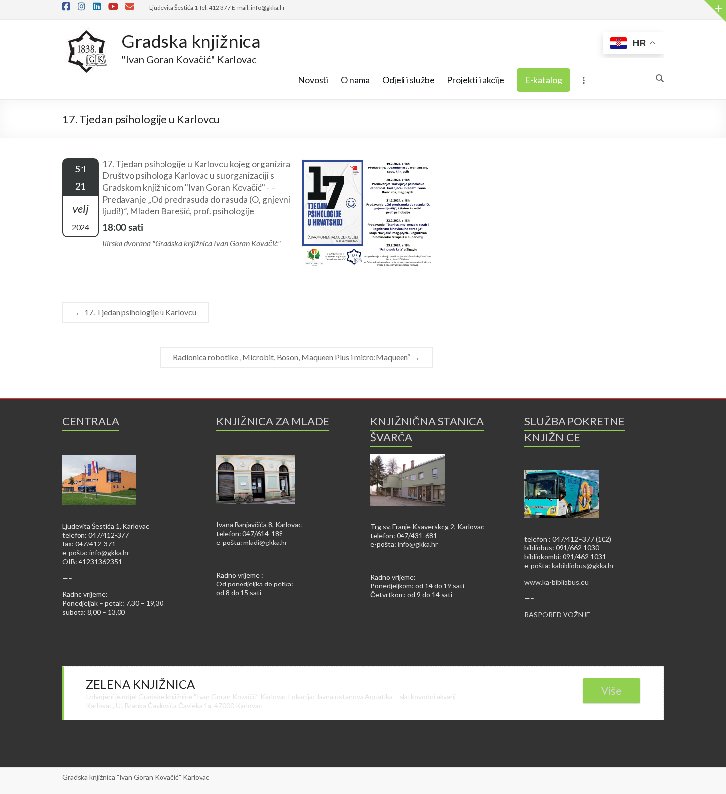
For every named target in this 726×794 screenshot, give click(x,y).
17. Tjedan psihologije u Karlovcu (135, 312)
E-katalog (543, 79)
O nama (355, 79)
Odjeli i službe (408, 79)
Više (611, 690)
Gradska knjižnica (191, 41)
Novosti (313, 79)
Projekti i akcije (475, 79)
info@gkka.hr (109, 552)
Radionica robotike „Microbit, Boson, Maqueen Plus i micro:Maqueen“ (296, 357)
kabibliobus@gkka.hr (583, 565)
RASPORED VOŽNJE (557, 614)
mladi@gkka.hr (265, 542)
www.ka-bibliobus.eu (556, 582)
